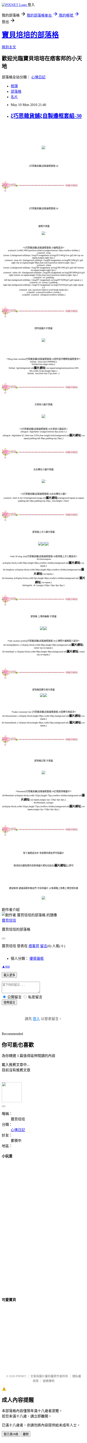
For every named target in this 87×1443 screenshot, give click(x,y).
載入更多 (9, 975)
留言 (43, 946)
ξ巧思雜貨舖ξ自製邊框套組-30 (46, 116)
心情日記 (38, 77)
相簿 (14, 86)
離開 (26, 1434)
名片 (14, 97)
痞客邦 (34, 946)
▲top (6, 966)
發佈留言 (9, 1002)
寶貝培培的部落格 (30, 35)
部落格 (16, 91)
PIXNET (21, 1376)
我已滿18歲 (11, 1434)
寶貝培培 (9, 920)
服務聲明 (48, 1381)
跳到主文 (9, 47)
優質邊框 (36, 958)
